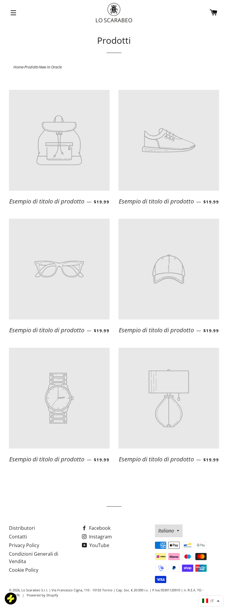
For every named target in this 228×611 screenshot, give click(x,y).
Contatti (18, 536)
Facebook (99, 528)
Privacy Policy (24, 545)
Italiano (166, 530)
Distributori (22, 528)
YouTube (98, 545)
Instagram (100, 536)
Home (18, 67)
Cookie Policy (23, 570)
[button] (211, 601)
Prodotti (31, 67)
